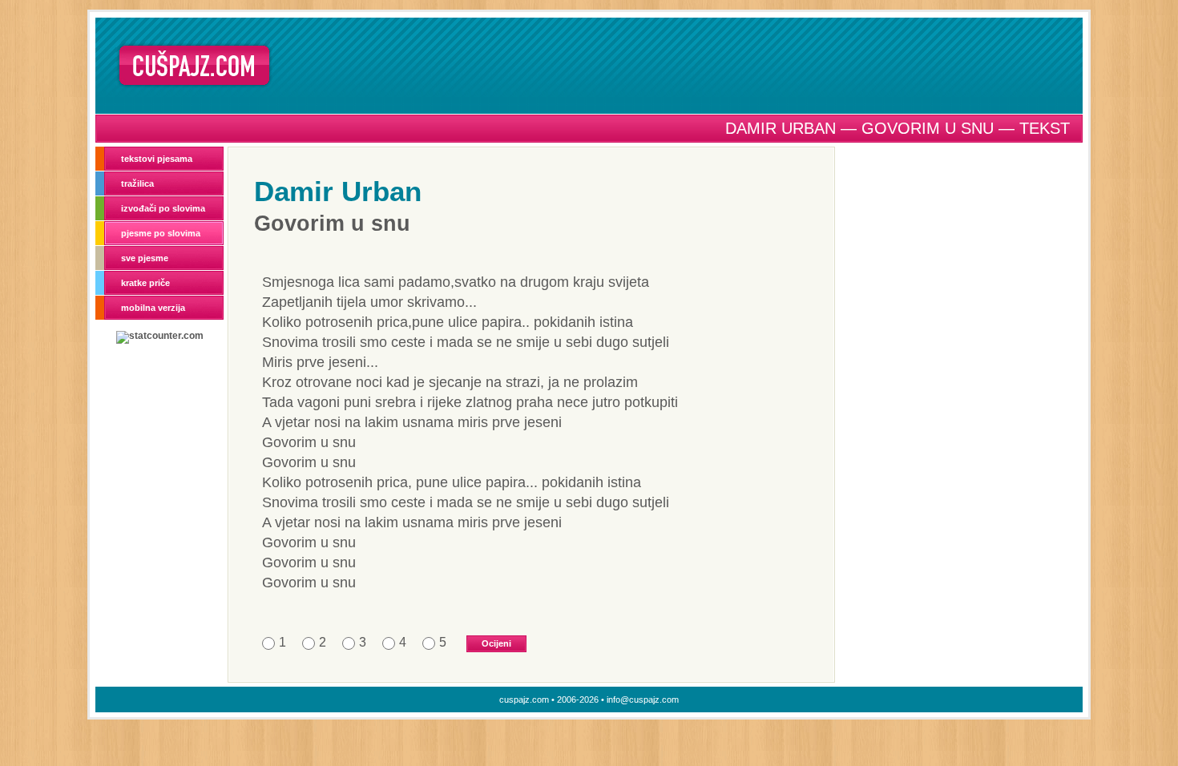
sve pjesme (144, 258)
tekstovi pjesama (156, 158)
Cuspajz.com (194, 65)
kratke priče (145, 283)
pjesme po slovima (160, 233)
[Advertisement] (682, 65)
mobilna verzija (153, 307)
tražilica (137, 183)
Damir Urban (338, 191)
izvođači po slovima (163, 208)
